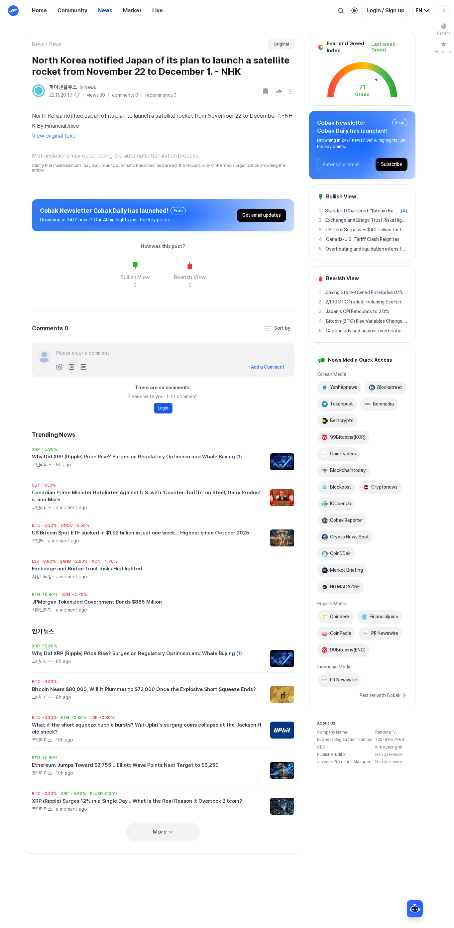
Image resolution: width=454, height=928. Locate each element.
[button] (279, 91)
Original (281, 44)
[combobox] (422, 10)
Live (157, 10)
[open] (291, 91)
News (105, 10)
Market (132, 10)
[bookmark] (266, 91)
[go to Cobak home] (13, 10)
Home (39, 10)
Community (72, 10)
